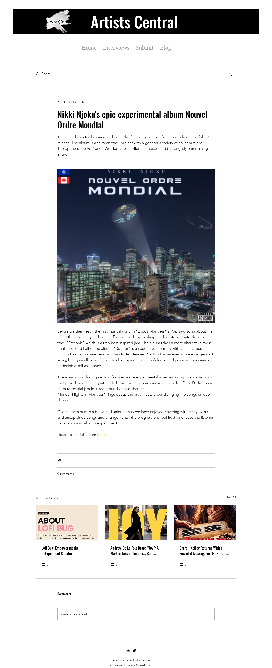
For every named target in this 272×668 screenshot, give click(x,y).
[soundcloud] (128, 650)
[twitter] (134, 650)
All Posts (43, 73)
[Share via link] (59, 460)
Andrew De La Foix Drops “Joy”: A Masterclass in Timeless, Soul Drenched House (134, 550)
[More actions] (212, 102)
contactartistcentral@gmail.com (131, 665)
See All (231, 497)
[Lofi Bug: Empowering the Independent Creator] (67, 522)
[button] (230, 74)
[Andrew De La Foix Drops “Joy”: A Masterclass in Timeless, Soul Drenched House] (136, 522)
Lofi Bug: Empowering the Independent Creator (60, 550)
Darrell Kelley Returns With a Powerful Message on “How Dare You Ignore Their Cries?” (202, 550)
